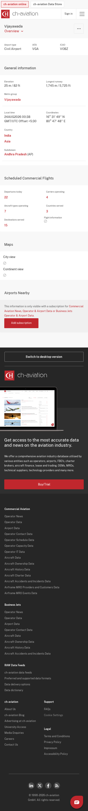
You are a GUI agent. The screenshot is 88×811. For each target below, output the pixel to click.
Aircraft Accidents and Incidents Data (27, 581)
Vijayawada (12, 99)
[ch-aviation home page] (19, 14)
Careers (9, 738)
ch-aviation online (14, 4)
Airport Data (12, 528)
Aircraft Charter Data (17, 575)
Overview (11, 31)
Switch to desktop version (44, 356)
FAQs (47, 709)
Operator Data (13, 522)
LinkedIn (31, 785)
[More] (79, 29)
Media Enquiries (14, 732)
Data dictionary (13, 690)
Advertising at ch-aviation (20, 721)
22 (6, 197)
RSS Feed (57, 785)
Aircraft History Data (17, 569)
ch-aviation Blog (14, 715)
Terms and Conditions (57, 736)
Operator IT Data (14, 551)
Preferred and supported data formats (27, 678)
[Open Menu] (82, 14)
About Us (10, 709)
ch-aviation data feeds (18, 672)
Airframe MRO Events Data (20, 593)
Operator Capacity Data (18, 545)
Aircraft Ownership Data (19, 563)
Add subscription (21, 322)
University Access (15, 727)
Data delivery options (17, 684)
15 (5, 225)
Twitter (40, 785)
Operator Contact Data (18, 534)
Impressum (50, 748)
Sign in (69, 13)
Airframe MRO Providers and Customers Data (31, 587)
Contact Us (11, 744)
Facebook (48, 785)
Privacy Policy (52, 742)
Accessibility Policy (56, 753)
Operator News (13, 516)
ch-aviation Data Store (47, 4)
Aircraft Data (12, 557)
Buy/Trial (44, 484)
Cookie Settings (53, 715)
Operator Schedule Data (19, 540)
